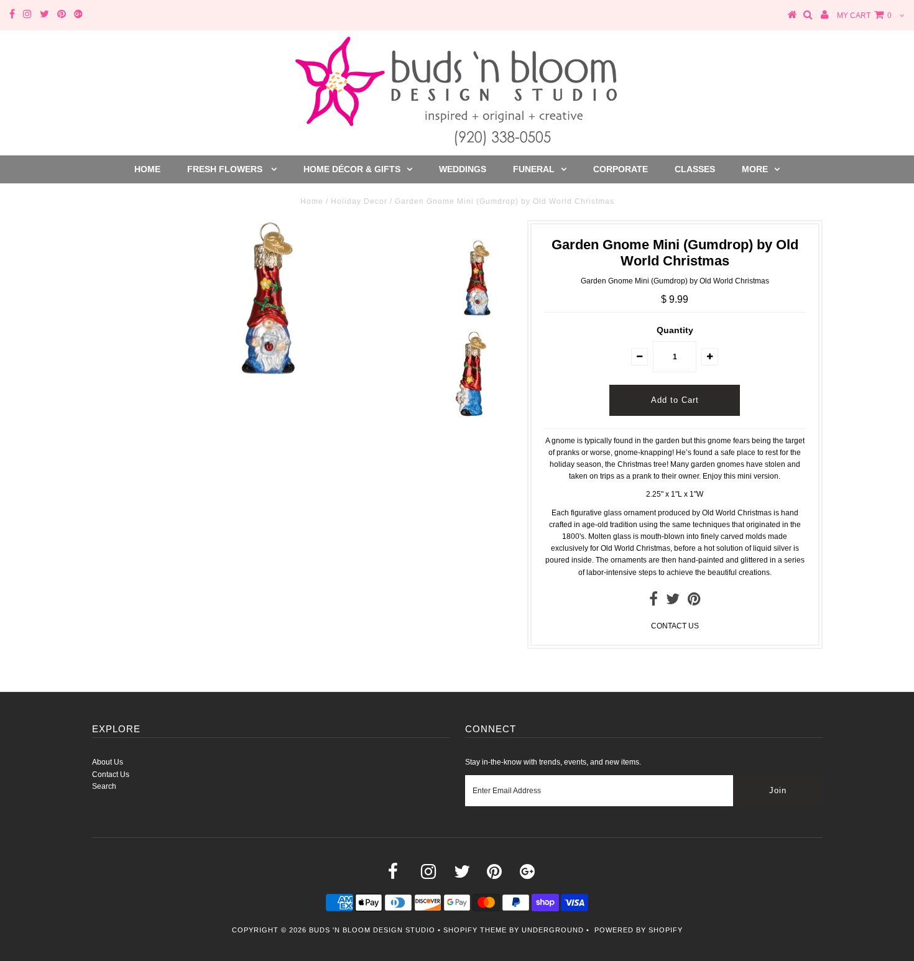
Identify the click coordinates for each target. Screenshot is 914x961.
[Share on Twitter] (673, 601)
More (755, 169)
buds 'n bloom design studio (372, 930)
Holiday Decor (359, 201)
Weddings (462, 169)
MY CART (864, 15)
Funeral (534, 169)
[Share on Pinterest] (694, 601)
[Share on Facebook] (653, 601)
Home (147, 169)
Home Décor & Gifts (351, 169)
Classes (695, 169)
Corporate (620, 169)
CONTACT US (675, 626)
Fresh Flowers (226, 169)
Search (104, 786)
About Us (107, 762)
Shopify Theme (475, 930)
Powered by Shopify (638, 930)
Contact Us (110, 774)
